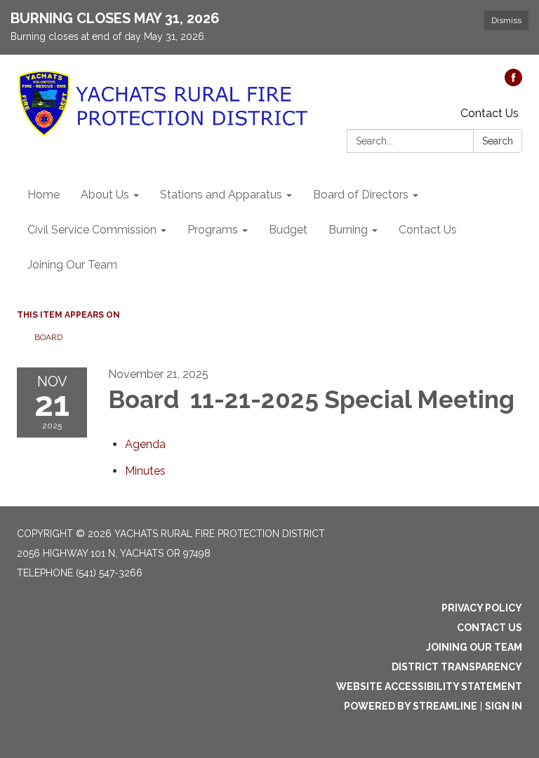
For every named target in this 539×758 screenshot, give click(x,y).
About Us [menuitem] (105, 194)
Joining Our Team (474, 647)
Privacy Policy (481, 608)
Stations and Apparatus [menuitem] (221, 194)
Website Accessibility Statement (429, 686)
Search (497, 141)
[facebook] (513, 82)
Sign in (503, 706)
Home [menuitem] (43, 194)
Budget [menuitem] (288, 229)
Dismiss (506, 20)
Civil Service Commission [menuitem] (92, 229)
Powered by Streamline (410, 706)
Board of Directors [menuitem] (360, 194)
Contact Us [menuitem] (428, 229)
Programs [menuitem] (212, 229)
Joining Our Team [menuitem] (72, 264)
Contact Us (489, 113)
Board (49, 337)
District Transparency (457, 666)
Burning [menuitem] (348, 229)
